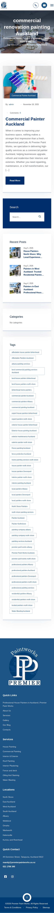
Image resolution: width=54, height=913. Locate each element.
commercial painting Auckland (23, 407)
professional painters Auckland (23, 570)
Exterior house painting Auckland (24, 431)
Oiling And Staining (11, 775)
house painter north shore (21, 466)
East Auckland (9, 802)
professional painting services (23, 588)
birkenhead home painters (22, 390)
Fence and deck (10, 770)
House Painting (9, 747)
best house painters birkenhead (24, 378)
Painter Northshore (19, 524)
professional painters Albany (22, 565)
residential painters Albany (22, 594)
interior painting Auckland (21, 483)
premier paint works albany (22, 547)
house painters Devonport (21, 471)
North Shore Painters (20, 506)
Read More (15, 180)
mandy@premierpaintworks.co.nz (19, 862)
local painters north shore (21, 501)
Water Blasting (9, 780)
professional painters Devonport (24, 576)
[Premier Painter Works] (4, 5)
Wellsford (7, 821)
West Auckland (9, 806)
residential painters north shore (23, 599)
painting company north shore (23, 535)
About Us (7, 711)
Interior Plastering (10, 766)
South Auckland (9, 811)
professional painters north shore (24, 582)
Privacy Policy (32, 907)
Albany (6, 816)
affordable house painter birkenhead (25, 352)
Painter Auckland (18, 518)
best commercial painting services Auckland (24, 371)
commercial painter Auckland (23, 396)
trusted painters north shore (22, 605)
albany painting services (21, 364)
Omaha (6, 825)
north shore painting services (23, 512)
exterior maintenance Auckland (23, 437)
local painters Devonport (21, 495)
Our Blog (7, 725)
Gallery (6, 720)
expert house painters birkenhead (24, 413)
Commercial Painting (12, 751)
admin (11, 104)
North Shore (8, 797)
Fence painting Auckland (21, 448)
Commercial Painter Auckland (23, 96)
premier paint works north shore (24, 559)
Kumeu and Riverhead (12, 840)
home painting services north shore (25, 460)
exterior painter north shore (22, 442)
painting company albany (21, 530)
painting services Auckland (22, 541)
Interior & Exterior (10, 756)
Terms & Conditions (12, 907)
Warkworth (7, 830)
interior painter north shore (22, 477)
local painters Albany (19, 489)
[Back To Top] (27, 897)
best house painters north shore (24, 384)
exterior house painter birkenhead (24, 425)
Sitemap (46, 907)
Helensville (7, 835)
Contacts (7, 730)
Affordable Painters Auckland (23, 358)
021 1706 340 (9, 866)
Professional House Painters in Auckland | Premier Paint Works (25, 704)
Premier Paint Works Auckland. (23, 553)
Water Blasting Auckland (21, 611)
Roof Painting (9, 761)
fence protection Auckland (21, 454)
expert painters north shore (22, 419)
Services (6, 715)
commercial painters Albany (22, 402)
